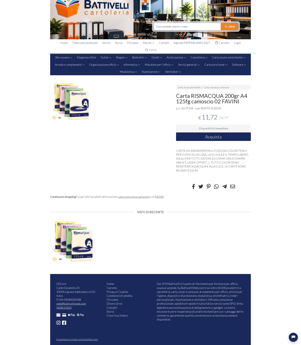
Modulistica (127, 71)
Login (237, 42)
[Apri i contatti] (293, 337)
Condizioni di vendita (119, 295)
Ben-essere (62, 57)
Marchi (147, 42)
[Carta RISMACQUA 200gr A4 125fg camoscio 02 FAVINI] (107, 101)
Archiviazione (175, 57)
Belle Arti (138, 57)
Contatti (164, 42)
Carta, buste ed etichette (227, 57)
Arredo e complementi (68, 64)
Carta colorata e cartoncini (216, 87)
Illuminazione (150, 71)
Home (64, 42)
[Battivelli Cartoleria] (152, 19)
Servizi (106, 42)
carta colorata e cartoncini (134, 196)
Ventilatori (172, 71)
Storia (118, 42)
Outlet (104, 57)
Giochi (155, 57)
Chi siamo (132, 42)
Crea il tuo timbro (117, 315)
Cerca (152, 50)
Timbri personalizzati (85, 42)
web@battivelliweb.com (71, 303)
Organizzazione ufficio (103, 64)
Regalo (120, 57)
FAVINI (159, 196)
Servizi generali (188, 64)
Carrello (223, 42)
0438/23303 (63, 307)
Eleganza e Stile (86, 57)
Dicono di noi (114, 303)
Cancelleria (198, 57)
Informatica (131, 64)
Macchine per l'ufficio (158, 64)
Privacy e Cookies (117, 291)
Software (238, 64)
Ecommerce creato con (77, 339)
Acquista (213, 136)
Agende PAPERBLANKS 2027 (192, 42)
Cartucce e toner (214, 64)
